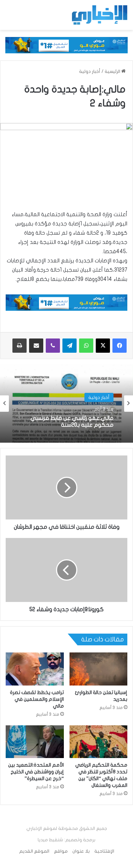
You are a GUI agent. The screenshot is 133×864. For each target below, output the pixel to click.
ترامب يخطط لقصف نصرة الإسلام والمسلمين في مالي (37, 699)
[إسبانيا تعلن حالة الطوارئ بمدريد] (99, 668)
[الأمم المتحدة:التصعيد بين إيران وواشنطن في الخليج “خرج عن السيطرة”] (35, 741)
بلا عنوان (81, 851)
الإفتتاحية (104, 851)
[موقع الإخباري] (99, 15)
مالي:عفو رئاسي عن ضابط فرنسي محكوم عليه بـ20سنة (72, 421)
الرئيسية (113, 71)
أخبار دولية (89, 71)
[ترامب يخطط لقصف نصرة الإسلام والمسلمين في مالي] (35, 668)
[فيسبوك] (119, 345)
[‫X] (103, 345)
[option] (66, 403)
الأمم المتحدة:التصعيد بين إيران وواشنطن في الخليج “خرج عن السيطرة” (36, 771)
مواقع (61, 851)
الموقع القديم (34, 851)
